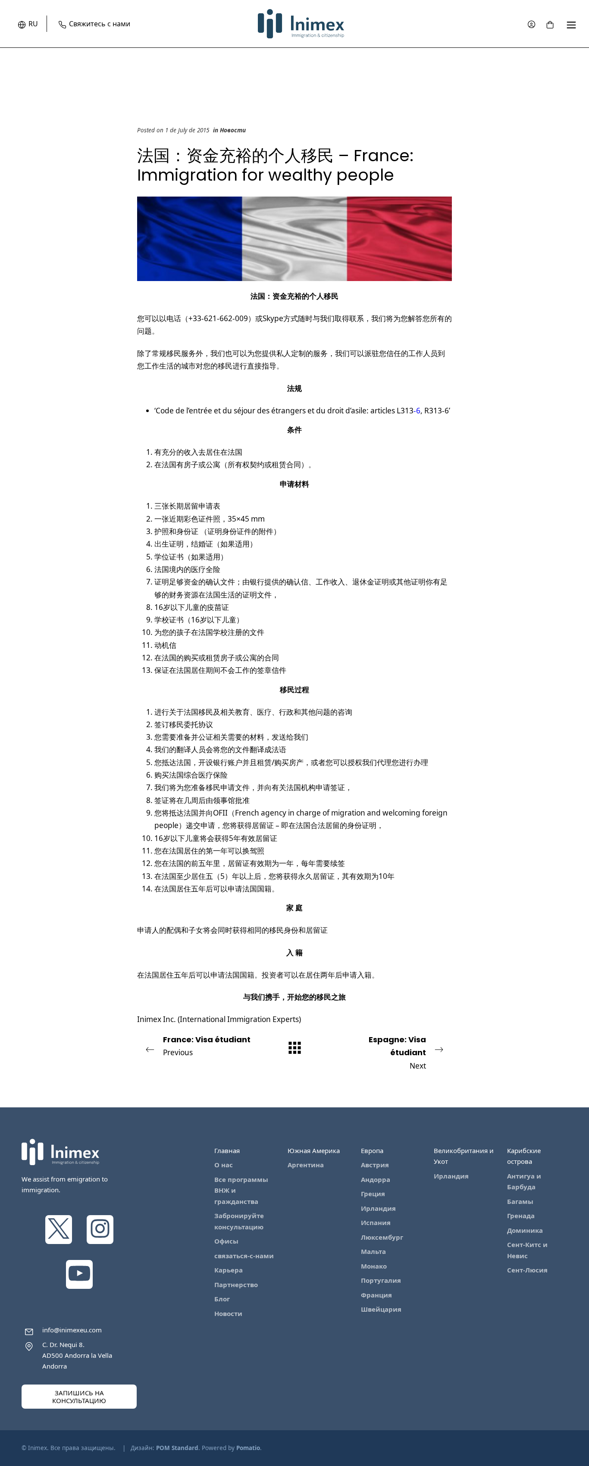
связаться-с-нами (244, 1255)
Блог (222, 1298)
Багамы (520, 1201)
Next (397, 1052)
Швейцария (381, 1309)
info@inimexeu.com (72, 1329)
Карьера (228, 1270)
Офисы (226, 1241)
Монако (374, 1266)
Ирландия (378, 1208)
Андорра (375, 1179)
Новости (233, 130)
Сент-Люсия (527, 1270)
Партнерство (236, 1284)
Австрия (375, 1164)
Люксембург (382, 1237)
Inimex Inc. (156, 1019)
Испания (376, 1222)
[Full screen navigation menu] (571, 24)
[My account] (531, 24)
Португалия (381, 1280)
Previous (207, 1046)
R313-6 (436, 411)
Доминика (525, 1230)
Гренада (521, 1215)
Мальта (373, 1251)
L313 (405, 411)
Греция (373, 1193)
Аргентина (306, 1164)
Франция (376, 1295)
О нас (223, 1164)
